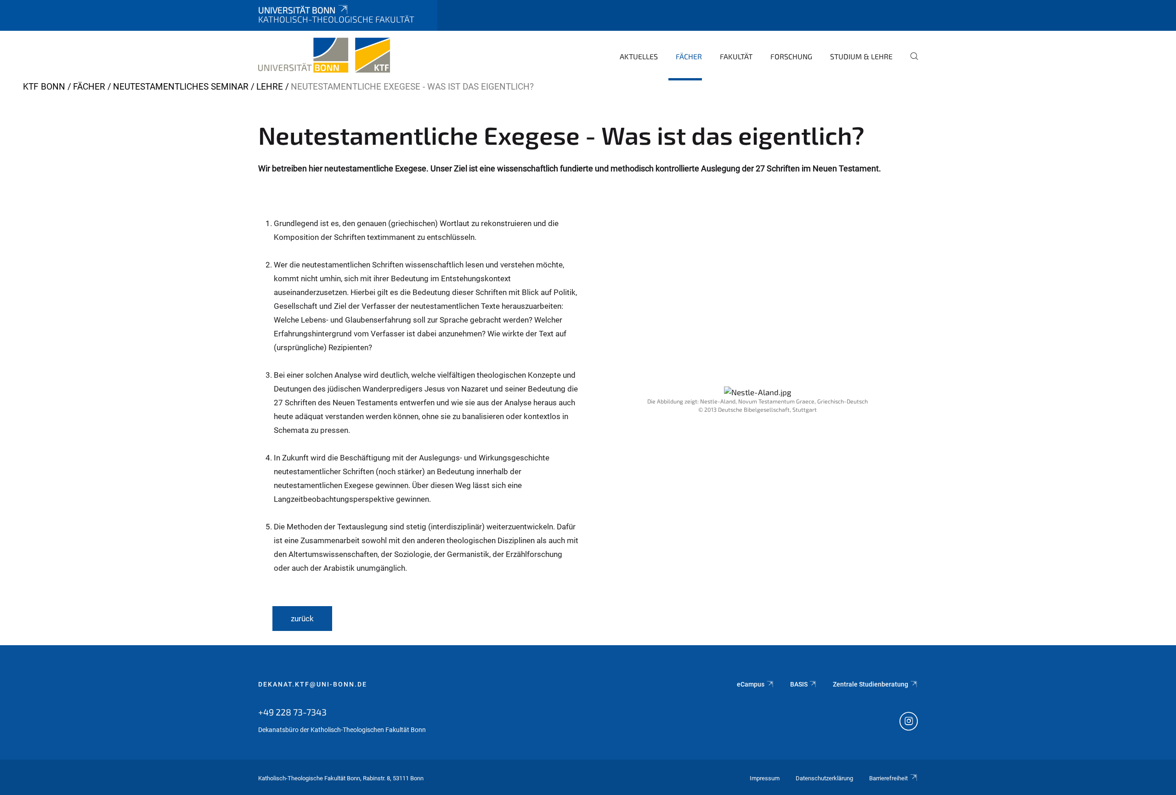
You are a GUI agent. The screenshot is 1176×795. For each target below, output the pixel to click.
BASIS (799, 684)
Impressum (765, 778)
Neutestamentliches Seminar (181, 86)
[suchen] (910, 62)
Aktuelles (639, 56)
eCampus (750, 684)
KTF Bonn (44, 86)
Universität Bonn (296, 10)
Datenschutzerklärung (824, 778)
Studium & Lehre (861, 56)
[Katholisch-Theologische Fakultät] (324, 55)
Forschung (791, 56)
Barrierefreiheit (888, 778)
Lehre (269, 86)
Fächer (689, 56)
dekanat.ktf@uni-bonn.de (312, 684)
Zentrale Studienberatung (870, 684)
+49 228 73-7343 (292, 711)
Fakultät (736, 56)
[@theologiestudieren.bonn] (908, 722)
